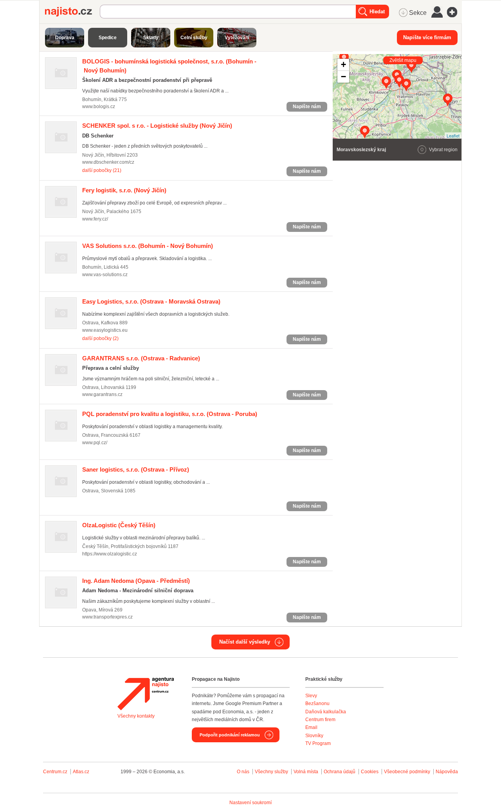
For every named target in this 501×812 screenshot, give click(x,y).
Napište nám (307, 106)
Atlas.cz (81, 771)
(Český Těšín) (118, 525)
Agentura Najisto (145, 693)
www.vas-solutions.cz (105, 274)
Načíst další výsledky (244, 642)
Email (311, 727)
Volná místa (306, 771)
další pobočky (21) (101, 170)
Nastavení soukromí (250, 802)
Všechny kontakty (136, 716)
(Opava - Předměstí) (136, 580)
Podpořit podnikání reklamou (230, 734)
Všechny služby (272, 771)
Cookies (369, 771)
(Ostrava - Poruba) (169, 414)
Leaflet (453, 135)
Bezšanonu (317, 703)
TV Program (318, 743)
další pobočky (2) (100, 338)
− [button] (343, 76)
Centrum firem (320, 719)
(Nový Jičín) (157, 125)
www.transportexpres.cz (107, 617)
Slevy (311, 695)
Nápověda (447, 771)
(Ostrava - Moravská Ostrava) (151, 301)
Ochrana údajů (339, 771)
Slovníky (314, 735)
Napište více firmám (427, 37)
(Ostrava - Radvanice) (141, 358)
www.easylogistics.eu (105, 330)
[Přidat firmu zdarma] (454, 12)
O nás (243, 771)
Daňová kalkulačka (325, 711)
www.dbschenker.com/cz (108, 162)
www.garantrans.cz (102, 394)
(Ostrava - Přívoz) (135, 469)
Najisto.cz (72, 12)
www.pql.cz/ (94, 442)
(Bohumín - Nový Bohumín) (147, 245)
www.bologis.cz (98, 106)
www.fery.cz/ (95, 219)
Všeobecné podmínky (407, 771)
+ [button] (343, 64)
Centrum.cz (55, 771)
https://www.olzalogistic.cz (109, 554)
